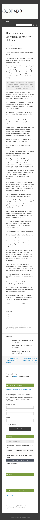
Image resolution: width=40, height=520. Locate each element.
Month (23, 460)
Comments (16, 442)
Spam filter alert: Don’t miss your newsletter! (18, 389)
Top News (29, 327)
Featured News (20, 326)
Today (12, 460)
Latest (9, 442)
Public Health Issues (20, 327)
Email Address (10, 404)
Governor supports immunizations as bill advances (12, 360)
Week (17, 460)
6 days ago (9, 45)
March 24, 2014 (10, 326)
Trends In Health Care (11, 329)
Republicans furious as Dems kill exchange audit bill (21, 352)
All (28, 460)
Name (8, 417)
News (12, 327)
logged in (15, 376)
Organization (9, 411)
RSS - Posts (9, 495)
